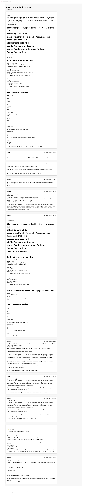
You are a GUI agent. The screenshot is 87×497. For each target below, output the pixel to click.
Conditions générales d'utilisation (29, 492)
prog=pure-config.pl (12, 63)
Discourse (14, 495)
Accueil (7, 492)
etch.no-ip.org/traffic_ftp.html (21, 431)
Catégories (12, 492)
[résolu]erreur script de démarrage (19, 7)
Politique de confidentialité (43, 492)
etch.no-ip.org (10, 445)
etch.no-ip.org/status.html (18, 420)
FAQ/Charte (18, 492)
